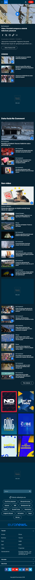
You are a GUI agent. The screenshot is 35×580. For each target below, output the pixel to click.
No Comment (5, 141)
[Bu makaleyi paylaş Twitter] (6, 35)
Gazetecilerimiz (5, 551)
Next (2, 541)
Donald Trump (16, 509)
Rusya (17, 344)
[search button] (30, 491)
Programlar (21, 548)
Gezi (2, 544)
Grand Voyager (20, 213)
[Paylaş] (9, 35)
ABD (15, 505)
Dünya (17, 222)
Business (3, 537)
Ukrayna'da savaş (25, 501)
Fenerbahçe (28, 509)
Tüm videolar (26, 383)
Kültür (20, 544)
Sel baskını (21, 513)
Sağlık (5, 509)
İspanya (7, 505)
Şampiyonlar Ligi (25, 505)
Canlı (31, 2)
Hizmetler (3, 559)
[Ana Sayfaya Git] (6, 2)
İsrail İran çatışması (10, 501)
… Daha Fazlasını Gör (9, 47)
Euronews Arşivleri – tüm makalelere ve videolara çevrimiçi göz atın (24, 553)
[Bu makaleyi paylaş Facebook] (2, 35)
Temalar (3, 530)
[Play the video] (17, 14)
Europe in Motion (6, 206)
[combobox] (18, 491)
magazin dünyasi (8, 513)
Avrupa (3, 534)
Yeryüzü (20, 537)
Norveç (18, 517)
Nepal (30, 513)
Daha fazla (4, 563)
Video (2, 548)
